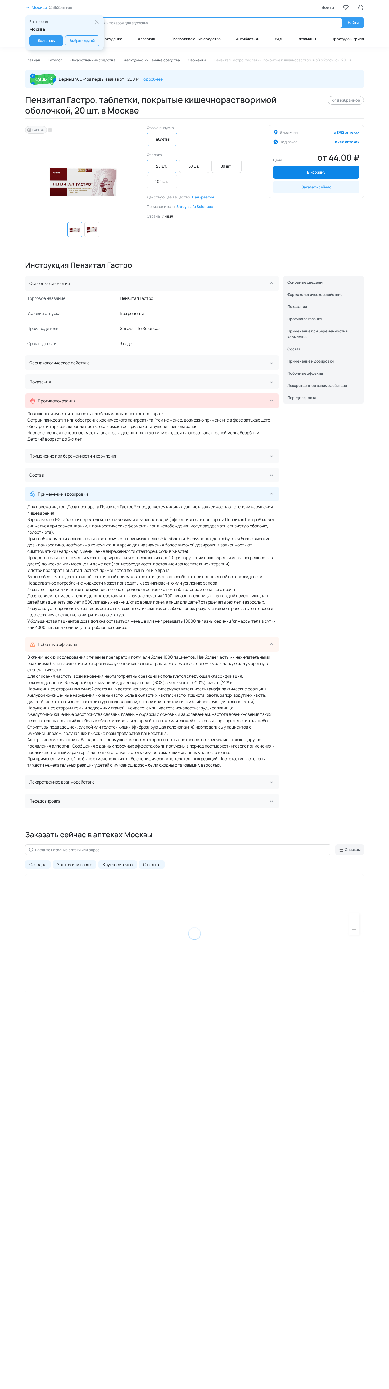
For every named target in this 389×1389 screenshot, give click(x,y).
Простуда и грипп (348, 38)
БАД (278, 38)
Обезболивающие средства (196, 38)
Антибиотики (247, 38)
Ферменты (197, 59)
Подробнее (152, 79)
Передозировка (301, 397)
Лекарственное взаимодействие (317, 385)
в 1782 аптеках (346, 132)
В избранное (348, 100)
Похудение (112, 38)
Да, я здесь (46, 40)
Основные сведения (305, 282)
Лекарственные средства (92, 59)
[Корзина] (361, 7)
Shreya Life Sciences (194, 206)
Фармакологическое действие (314, 294)
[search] (207, 22)
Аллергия (146, 38)
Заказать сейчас (316, 186)
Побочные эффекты (305, 373)
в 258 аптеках (347, 141)
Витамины (307, 38)
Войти (328, 7)
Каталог (55, 59)
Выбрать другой (82, 40)
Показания (297, 306)
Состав (294, 348)
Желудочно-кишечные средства (151, 59)
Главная (33, 59)
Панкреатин (203, 197)
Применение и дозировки (310, 361)
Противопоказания (304, 318)
